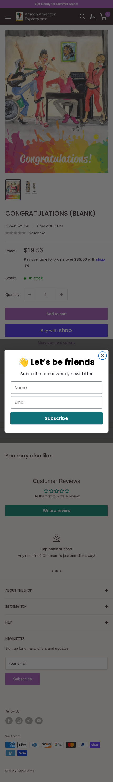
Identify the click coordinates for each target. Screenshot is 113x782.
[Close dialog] (103, 356)
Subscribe (56, 418)
